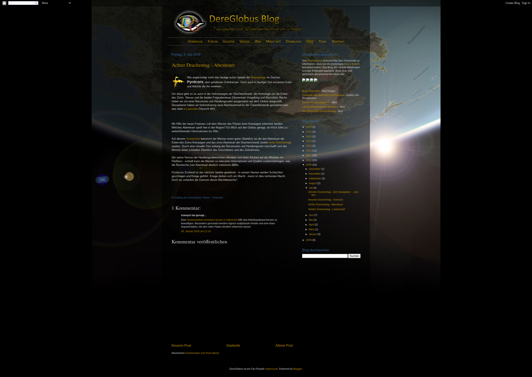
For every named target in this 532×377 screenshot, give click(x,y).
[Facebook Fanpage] (312, 80)
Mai (311, 219)
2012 (309, 150)
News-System (352, 64)
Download (293, 41)
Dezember (315, 169)
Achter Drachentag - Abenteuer (203, 65)
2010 (309, 160)
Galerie (228, 41)
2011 (309, 155)
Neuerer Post (181, 345)
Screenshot (193, 138)
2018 (309, 127)
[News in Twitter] (315, 80)
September (315, 178)
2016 (309, 131)
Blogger (297, 368)
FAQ (310, 41)
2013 (309, 145)
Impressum (271, 368)
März (312, 229)
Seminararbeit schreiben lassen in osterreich (212, 219)
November (315, 173)
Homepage (195, 41)
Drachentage (258, 77)
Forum (213, 41)
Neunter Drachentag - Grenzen (325, 199)
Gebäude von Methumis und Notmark (323, 95)
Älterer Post (284, 345)
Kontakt (338, 41)
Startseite (233, 345)
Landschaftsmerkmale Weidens (320, 106)
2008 (309, 240)
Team (322, 41)
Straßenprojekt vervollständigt (319, 111)
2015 (309, 136)
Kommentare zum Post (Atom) (202, 353)
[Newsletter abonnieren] (304, 80)
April (312, 224)
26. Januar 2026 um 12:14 (196, 231)
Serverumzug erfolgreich (316, 102)
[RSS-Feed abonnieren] (307, 80)
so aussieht (191, 108)
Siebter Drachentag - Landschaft (326, 209)
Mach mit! (273, 41)
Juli (311, 187)
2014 (309, 141)
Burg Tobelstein (311, 91)
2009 (309, 164)
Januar (313, 234)
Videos (245, 41)
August (313, 183)
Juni (311, 215)
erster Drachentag (279, 142)
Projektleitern (314, 60)
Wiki (258, 41)
